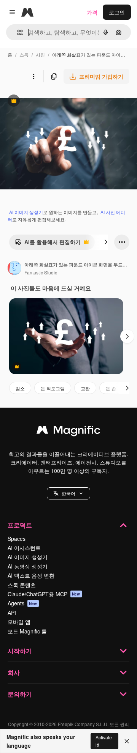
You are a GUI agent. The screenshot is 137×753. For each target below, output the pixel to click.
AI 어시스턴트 (24, 547)
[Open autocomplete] (16, 32)
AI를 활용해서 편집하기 (48, 243)
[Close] (127, 741)
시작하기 (20, 650)
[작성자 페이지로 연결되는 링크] (14, 268)
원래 (43, 102)
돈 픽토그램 (53, 388)
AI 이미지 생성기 (26, 212)
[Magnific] (68, 431)
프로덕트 (20, 525)
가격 (92, 12)
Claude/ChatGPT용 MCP (44, 594)
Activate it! (104, 741)
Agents (22, 603)
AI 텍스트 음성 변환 (31, 575)
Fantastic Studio (40, 272)
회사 (14, 672)
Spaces (16, 538)
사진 (40, 54)
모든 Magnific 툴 (27, 631)
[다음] (106, 242)
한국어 (68, 493)
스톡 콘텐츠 (22, 585)
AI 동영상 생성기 (28, 566)
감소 (20, 388)
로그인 (117, 12)
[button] (68, 493)
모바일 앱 (19, 621)
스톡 (24, 54)
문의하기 (20, 694)
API (12, 612)
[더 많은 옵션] (33, 76)
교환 (85, 388)
